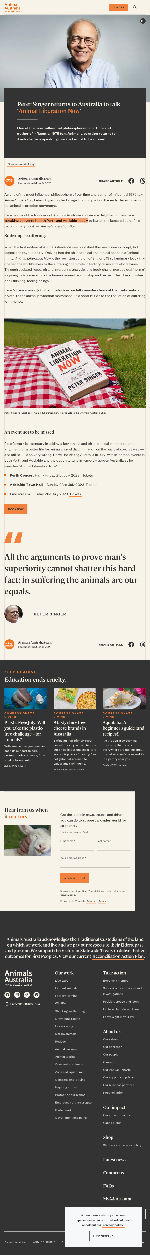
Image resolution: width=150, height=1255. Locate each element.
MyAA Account (117, 1199)
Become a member (116, 980)
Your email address (80, 857)
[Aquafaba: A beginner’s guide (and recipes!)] (124, 698)
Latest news (114, 1159)
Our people (111, 1054)
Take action (114, 973)
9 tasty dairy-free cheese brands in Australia (70, 727)
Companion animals (69, 1064)
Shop (108, 1137)
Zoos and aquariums (69, 1072)
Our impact (114, 1107)
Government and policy (71, 1117)
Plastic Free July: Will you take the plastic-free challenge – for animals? (24, 730)
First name (75, 841)
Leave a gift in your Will (119, 1017)
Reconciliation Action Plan (118, 956)
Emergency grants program (74, 1102)
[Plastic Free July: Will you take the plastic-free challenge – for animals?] (25, 698)
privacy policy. (113, 1225)
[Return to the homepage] (12, 7)
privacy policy (68, 894)
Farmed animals (66, 988)
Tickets (87, 475)
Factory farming (66, 995)
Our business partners (118, 1085)
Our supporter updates (119, 1077)
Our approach (112, 1047)
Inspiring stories (66, 1087)
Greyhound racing (67, 1018)
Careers (109, 1062)
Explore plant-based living (121, 1009)
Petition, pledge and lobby (121, 1001)
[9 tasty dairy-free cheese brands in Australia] (75, 698)
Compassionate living (21, 164)
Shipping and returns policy (122, 1145)
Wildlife (60, 1003)
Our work (64, 973)
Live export (63, 980)
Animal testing (65, 1056)
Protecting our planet (70, 1095)
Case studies (112, 1122)
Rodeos (60, 1041)
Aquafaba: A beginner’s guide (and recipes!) (123, 727)
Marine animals (65, 1034)
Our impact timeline (117, 1115)
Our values (110, 1039)
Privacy (91, 901)
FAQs (108, 1186)
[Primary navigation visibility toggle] (143, 7)
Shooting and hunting (70, 1011)
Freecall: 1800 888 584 (25, 1004)
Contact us (113, 1172)
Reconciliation (113, 1092)
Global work (63, 1110)
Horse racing (64, 1026)
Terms (102, 901)
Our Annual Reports (117, 1070)
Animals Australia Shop (93, 412)
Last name (111, 841)
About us (112, 1031)
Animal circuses (66, 1049)
